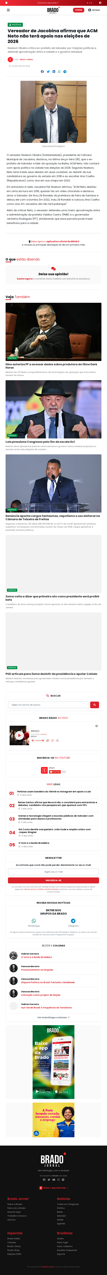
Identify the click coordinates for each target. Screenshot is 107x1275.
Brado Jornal (26, 59)
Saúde (60, 1219)
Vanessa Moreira (30, 966)
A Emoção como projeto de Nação (40, 995)
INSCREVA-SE (53, 880)
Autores (11, 1219)
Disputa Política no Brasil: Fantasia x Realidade (48, 982)
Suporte (61, 1254)
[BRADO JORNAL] (53, 10)
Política (16, 24)
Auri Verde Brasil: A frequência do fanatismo (46, 1007)
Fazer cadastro (65, 1246)
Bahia (60, 1212)
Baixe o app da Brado (54, 1187)
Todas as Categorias (68, 1204)
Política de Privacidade (48, 889)
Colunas (11, 1242)
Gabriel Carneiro (30, 953)
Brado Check (14, 1246)
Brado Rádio (13, 1238)
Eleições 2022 (14, 1254)
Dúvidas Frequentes (67, 1250)
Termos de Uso (30, 889)
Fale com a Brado (16, 1208)
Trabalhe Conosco (17, 1215)
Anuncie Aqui (13, 1212)
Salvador (61, 1215)
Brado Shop (13, 1250)
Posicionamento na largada (37, 969)
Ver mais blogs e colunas (52, 1017)
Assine (78, 10)
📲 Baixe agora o (53, 241)
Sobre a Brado (14, 1204)
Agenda (61, 1223)
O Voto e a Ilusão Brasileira (36, 957)
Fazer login (62, 1242)
